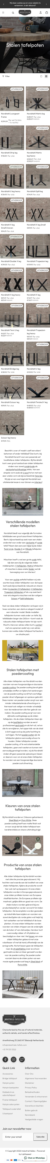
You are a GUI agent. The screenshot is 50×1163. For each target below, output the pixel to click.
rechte (16, 579)
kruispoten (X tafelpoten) (19, 589)
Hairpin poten (8, 1083)
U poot (26, 472)
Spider (31, 569)
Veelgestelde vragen (34, 1119)
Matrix (30, 566)
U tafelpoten (36, 589)
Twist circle (8, 549)
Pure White (26, 820)
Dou (18, 549)
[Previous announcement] (3, 4)
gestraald (19, 725)
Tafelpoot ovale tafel (11, 1109)
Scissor (14, 598)
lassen (32, 936)
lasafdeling (18, 722)
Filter (7, 76)
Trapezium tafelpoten (14, 592)
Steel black (35, 961)
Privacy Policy (31, 1087)
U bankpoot (7, 1113)
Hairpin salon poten (10, 1104)
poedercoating (9, 687)
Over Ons (29, 1073)
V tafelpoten (20, 566)
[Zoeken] (13, 12)
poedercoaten (28, 735)
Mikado (28, 549)
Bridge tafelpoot (9, 1078)
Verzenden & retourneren (36, 1096)
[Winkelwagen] (47, 12)
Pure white (22, 964)
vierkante (10, 469)
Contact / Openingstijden (36, 1101)
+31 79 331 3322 (9, 1049)
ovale (32, 466)
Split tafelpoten (27, 598)
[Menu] (3, 12)
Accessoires (7, 1073)
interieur (38, 482)
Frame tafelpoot (9, 1100)
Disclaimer (29, 1083)
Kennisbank (30, 1115)
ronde (26, 466)
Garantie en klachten (34, 1105)
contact (39, 625)
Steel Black (13, 820)
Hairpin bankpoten (10, 1087)
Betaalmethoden (32, 1092)
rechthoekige (20, 469)
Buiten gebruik (31, 1110)
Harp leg (38, 476)
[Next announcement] (46, 4)
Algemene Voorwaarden (36, 1078)
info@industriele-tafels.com (14, 1045)
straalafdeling (19, 949)
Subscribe (40, 1137)
